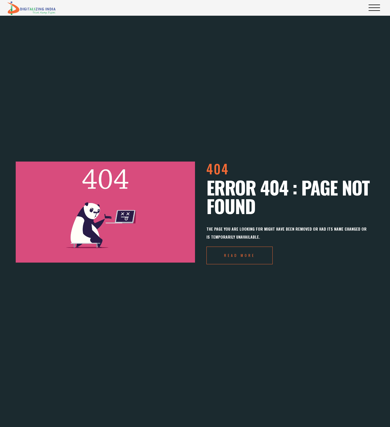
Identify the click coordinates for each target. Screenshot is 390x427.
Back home (239, 255)
